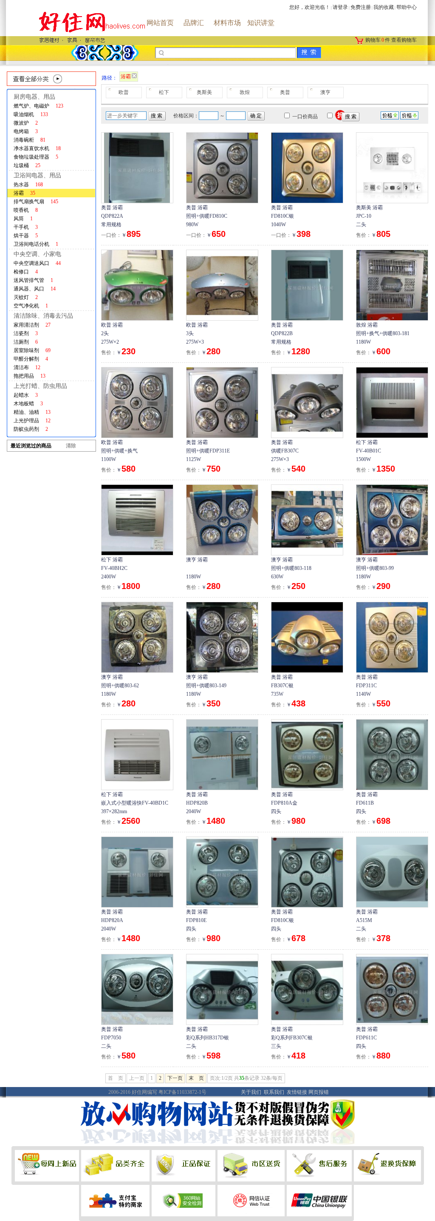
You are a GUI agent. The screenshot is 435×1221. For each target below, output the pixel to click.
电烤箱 (26, 131)
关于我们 (251, 1092)
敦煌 (245, 92)
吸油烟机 (31, 114)
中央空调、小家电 (37, 254)
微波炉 (26, 123)
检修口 (26, 272)
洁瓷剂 (26, 333)
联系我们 (274, 1092)
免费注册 (360, 7)
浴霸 (24, 193)
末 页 (196, 1078)
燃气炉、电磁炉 (38, 106)
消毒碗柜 (29, 140)
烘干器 (26, 236)
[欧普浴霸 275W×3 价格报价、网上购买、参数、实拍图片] (222, 284)
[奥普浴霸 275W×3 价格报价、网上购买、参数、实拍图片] (307, 402)
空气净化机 (31, 306)
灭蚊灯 (26, 297)
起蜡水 (26, 395)
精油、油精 (32, 412)
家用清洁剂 (32, 325)
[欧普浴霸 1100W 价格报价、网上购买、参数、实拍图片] (137, 402)
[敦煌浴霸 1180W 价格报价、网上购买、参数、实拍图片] (392, 284)
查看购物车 (404, 40)
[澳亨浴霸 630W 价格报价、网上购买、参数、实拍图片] (307, 519)
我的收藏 (383, 7)
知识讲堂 (260, 22)
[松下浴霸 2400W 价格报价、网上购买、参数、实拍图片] (137, 519)
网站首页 (160, 22)
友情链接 (297, 1092)
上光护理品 (32, 421)
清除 (71, 446)
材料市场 (227, 22)
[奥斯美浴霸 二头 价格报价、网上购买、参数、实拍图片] (392, 167)
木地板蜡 (28, 404)
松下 (164, 92)
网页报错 (318, 1092)
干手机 (26, 227)
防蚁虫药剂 (31, 429)
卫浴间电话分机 (36, 244)
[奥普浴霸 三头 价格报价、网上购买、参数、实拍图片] (307, 989)
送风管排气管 (33, 280)
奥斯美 (204, 92)
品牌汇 (194, 22)
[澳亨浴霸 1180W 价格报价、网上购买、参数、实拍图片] (222, 519)
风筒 (23, 219)
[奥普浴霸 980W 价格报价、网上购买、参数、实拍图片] (222, 167)
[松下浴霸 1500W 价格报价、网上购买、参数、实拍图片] (392, 402)
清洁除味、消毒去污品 (43, 316)
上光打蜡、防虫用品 (40, 386)
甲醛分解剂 (31, 359)
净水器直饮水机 (37, 148)
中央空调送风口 (37, 263)
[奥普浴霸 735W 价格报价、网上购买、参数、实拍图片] (307, 637)
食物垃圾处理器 (36, 157)
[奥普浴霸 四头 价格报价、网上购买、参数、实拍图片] (307, 754)
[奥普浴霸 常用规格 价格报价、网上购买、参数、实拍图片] (137, 167)
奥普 (285, 92)
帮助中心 (406, 7)
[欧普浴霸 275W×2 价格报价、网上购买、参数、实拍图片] (137, 284)
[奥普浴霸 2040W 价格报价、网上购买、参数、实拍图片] (222, 754)
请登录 (340, 7)
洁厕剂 (26, 342)
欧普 (124, 92)
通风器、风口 (35, 289)
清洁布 (27, 367)
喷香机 (26, 210)
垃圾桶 (27, 165)
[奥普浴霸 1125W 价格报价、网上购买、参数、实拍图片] (222, 402)
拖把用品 (29, 376)
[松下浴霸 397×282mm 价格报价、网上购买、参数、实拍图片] (137, 754)
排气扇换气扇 (36, 202)
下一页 (175, 1078)
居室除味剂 (32, 350)
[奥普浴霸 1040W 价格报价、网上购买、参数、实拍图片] (307, 167)
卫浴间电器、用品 (37, 175)
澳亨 (325, 92)
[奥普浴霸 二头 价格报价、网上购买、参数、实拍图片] (392, 871)
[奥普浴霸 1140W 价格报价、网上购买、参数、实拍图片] (392, 637)
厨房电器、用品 (34, 97)
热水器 (28, 185)
